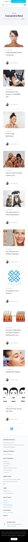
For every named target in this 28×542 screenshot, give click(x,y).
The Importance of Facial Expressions (12, 213)
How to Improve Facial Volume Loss (14, 174)
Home (4, 19)
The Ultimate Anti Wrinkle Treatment (12, 253)
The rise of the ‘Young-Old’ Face (14, 410)
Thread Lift (6, 472)
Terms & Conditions (8, 493)
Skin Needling (6, 463)
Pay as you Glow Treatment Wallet (11, 479)
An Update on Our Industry (12, 292)
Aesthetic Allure (11, 522)
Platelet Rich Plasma (13, 372)
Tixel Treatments (7, 470)
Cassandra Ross (14, 62)
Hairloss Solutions (7, 454)
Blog (4, 483)
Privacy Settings (21, 535)
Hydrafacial (6, 461)
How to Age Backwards (10, 135)
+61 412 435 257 (19, 1)
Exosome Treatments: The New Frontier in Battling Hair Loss (13, 332)
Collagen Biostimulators (9, 447)
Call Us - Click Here (8, 512)
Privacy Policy (6, 491)
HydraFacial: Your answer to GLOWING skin (13, 94)
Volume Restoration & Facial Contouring (13, 445)
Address (5, 500)
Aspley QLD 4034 (7, 507)
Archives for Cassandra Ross (13, 19)
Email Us (5, 515)
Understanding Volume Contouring (14, 54)
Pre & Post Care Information (10, 481)
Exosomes (5, 465)
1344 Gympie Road (8, 504)
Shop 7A (5, 502)
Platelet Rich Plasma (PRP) (10, 468)
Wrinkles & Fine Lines (8, 442)
